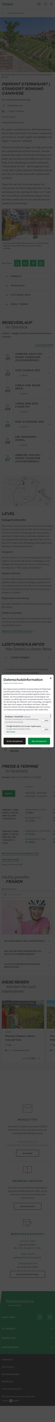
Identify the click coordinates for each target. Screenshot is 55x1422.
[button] (43, 720)
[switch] (45, 720)
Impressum (8, 683)
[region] (27, 724)
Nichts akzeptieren (15, 741)
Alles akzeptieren (39, 741)
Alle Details (10, 732)
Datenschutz (18, 683)
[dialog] (27, 711)
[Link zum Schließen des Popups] (50, 679)
